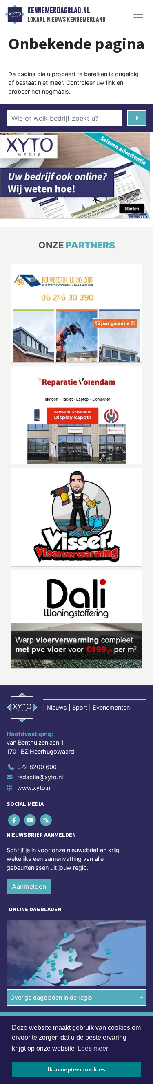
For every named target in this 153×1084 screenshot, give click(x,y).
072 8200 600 (37, 766)
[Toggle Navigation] (138, 14)
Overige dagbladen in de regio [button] (51, 997)
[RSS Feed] (46, 819)
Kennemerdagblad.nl (58, 11)
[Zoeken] (136, 118)
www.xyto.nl (34, 787)
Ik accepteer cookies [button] (76, 1069)
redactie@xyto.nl (40, 777)
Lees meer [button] (93, 1048)
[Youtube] (30, 819)
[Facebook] (14, 819)
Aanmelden (29, 886)
